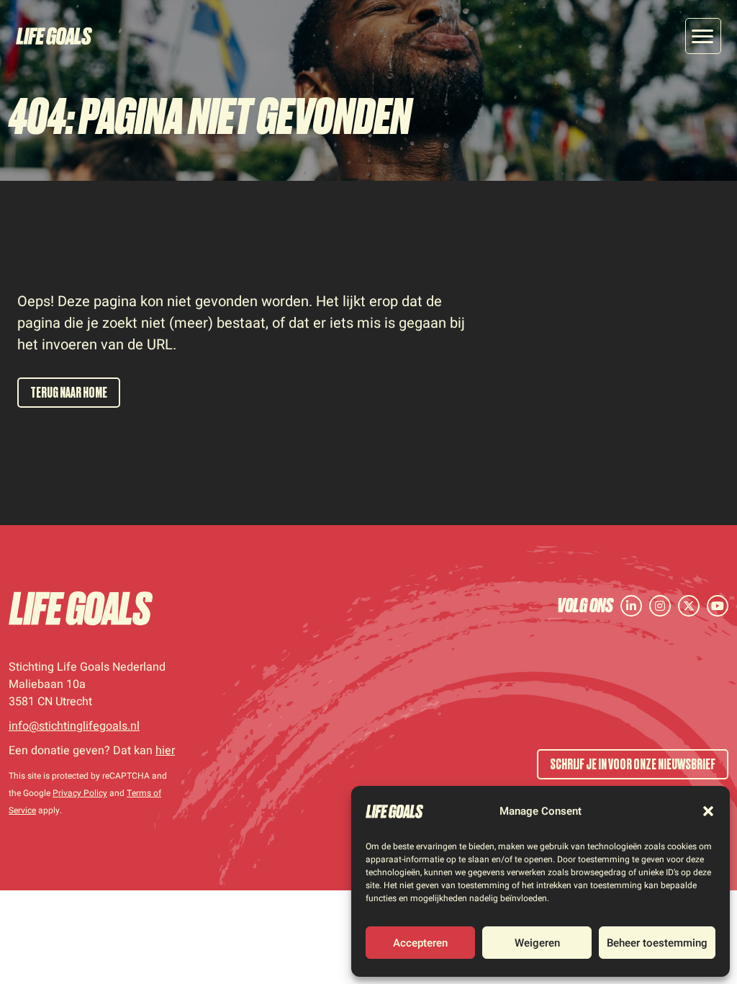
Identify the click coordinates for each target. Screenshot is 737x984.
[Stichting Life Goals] (81, 608)
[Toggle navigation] (703, 36)
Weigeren (537, 943)
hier (165, 750)
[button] (708, 811)
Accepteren (420, 943)
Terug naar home (68, 393)
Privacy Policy (80, 793)
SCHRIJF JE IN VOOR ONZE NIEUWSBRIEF (632, 764)
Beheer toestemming (657, 943)
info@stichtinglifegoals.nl (74, 726)
